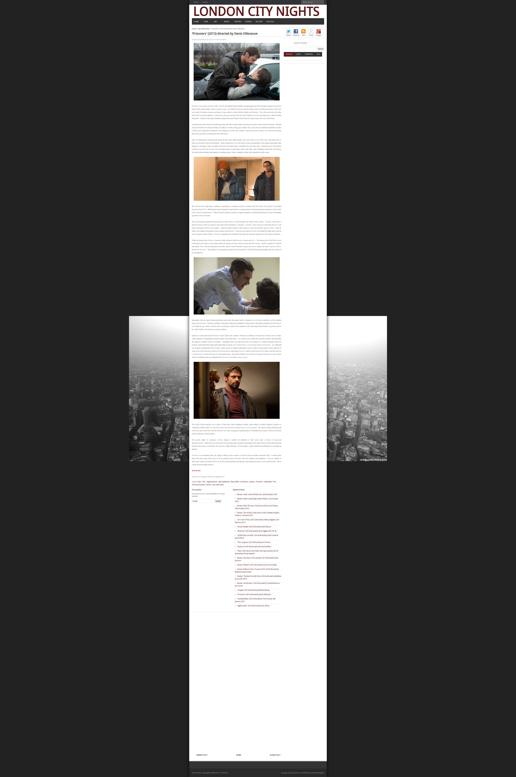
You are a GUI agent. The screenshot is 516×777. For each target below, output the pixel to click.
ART (215, 22)
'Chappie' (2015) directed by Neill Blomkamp (253, 590)
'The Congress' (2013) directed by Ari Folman (253, 542)
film (204, 482)
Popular (289, 54)
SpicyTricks (295, 773)
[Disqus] (232, 647)
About (196, 2)
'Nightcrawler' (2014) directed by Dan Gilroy (253, 606)
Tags (318, 54)
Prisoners (259, 482)
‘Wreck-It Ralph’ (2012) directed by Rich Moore (254, 527)
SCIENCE (248, 22)
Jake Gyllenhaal (224, 482)
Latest (298, 54)
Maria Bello (235, 482)
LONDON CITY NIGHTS (256, 11)
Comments (309, 54)
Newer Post (202, 755)
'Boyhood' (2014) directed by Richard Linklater (254, 547)
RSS (303, 35)
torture (208, 485)
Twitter (288, 35)
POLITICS (270, 22)
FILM (206, 22)
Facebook (296, 35)
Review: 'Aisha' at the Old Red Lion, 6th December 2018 (257, 494)
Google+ (319, 35)
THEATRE (237, 22)
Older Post (275, 755)
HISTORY (259, 22)
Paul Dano (244, 482)
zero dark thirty (203, 29)
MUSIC (227, 22)
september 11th (270, 482)
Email (311, 35)
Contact (205, 2)
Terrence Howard (198, 485)
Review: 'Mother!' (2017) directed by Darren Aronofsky (257, 565)
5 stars (198, 482)
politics (252, 482)
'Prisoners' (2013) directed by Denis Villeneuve (254, 594)
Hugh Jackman (212, 482)
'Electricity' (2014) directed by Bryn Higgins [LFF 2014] (256, 531)
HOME (196, 22)
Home (194, 29)
